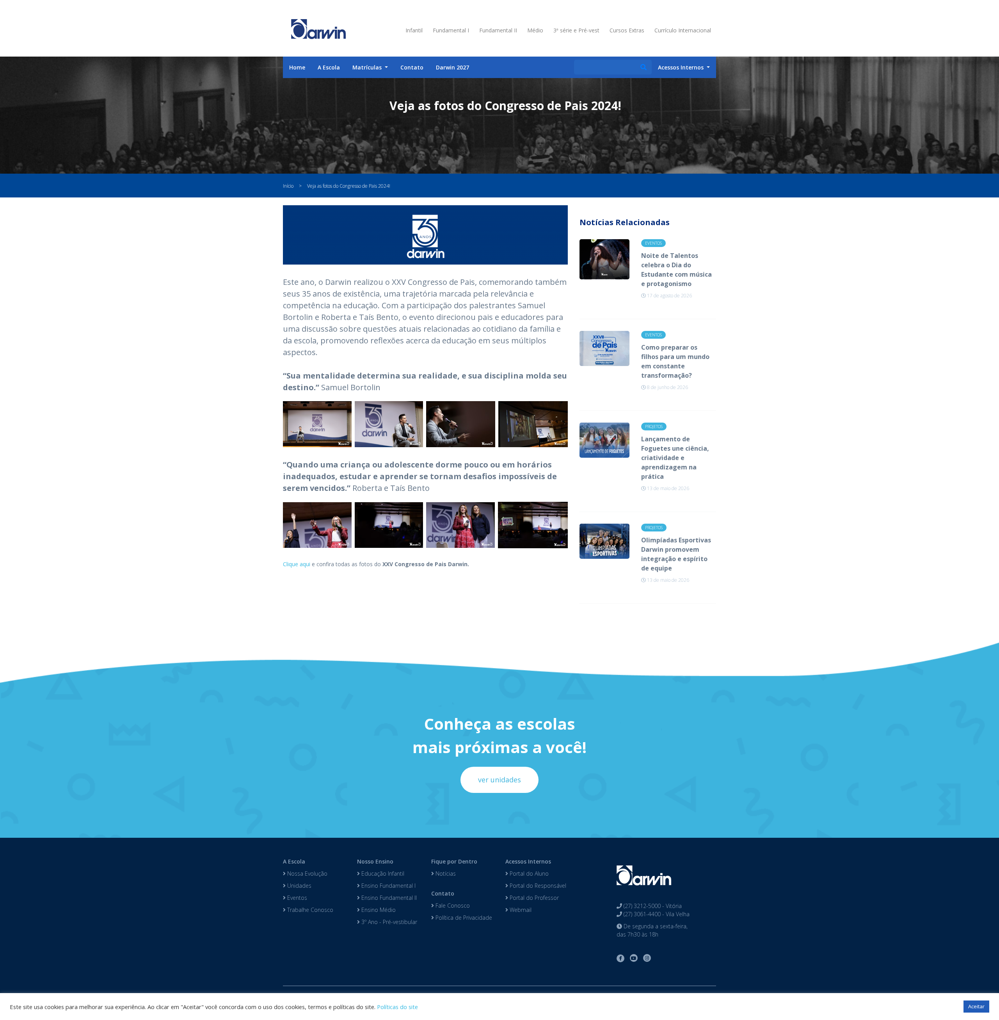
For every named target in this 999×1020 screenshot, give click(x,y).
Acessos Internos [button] (681, 67)
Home (297, 67)
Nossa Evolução (306, 873)
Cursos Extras (627, 30)
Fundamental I (451, 30)
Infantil (414, 30)
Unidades (298, 885)
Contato (411, 67)
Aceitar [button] (976, 1006)
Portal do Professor (533, 897)
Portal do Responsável (537, 885)
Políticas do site (397, 1007)
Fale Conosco (452, 905)
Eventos (296, 897)
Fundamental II (498, 30)
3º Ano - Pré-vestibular (388, 922)
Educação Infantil (382, 873)
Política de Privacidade (463, 917)
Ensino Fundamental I (388, 885)
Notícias (445, 873)
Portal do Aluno (528, 873)
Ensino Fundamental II (388, 897)
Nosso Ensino (375, 861)
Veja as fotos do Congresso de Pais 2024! (348, 186)
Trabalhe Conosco (309, 909)
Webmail (519, 909)
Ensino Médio (378, 909)
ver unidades (499, 779)
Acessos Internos (528, 861)
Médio (535, 30)
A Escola (329, 67)
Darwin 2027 (452, 67)
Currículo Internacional (682, 30)
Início (288, 186)
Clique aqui (296, 564)
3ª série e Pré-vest (576, 30)
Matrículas (367, 67)
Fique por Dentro (454, 861)
